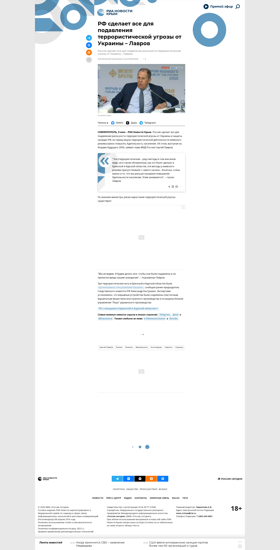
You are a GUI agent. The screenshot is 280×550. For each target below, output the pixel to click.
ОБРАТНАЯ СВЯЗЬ (159, 498)
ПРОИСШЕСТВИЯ (148, 489)
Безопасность (142, 347)
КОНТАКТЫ (141, 498)
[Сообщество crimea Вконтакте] (128, 479)
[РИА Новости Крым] (114, 12)
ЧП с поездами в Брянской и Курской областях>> (128, 309)
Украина (179, 347)
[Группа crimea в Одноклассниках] (151, 479)
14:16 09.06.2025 (104, 59)
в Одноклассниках (154, 319)
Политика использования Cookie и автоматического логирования (65, 524)
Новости (168, 347)
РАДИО (128, 498)
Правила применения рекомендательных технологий (65, 532)
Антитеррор (156, 347)
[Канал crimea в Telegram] (117, 479)
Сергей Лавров (106, 347)
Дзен (175, 315)
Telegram (164, 315)
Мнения (129, 347)
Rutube (173, 319)
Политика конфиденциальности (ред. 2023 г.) (61, 528)
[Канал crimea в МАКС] (162, 479)
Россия (119, 347)
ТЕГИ (185, 498)
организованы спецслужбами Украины (120, 287)
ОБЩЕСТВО (132, 489)
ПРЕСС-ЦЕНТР (113, 498)
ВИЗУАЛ (163, 489)
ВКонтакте (105, 319)
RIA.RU (176, 498)
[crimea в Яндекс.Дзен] (140, 479)
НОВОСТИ (97, 498)
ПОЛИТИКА (119, 489)
